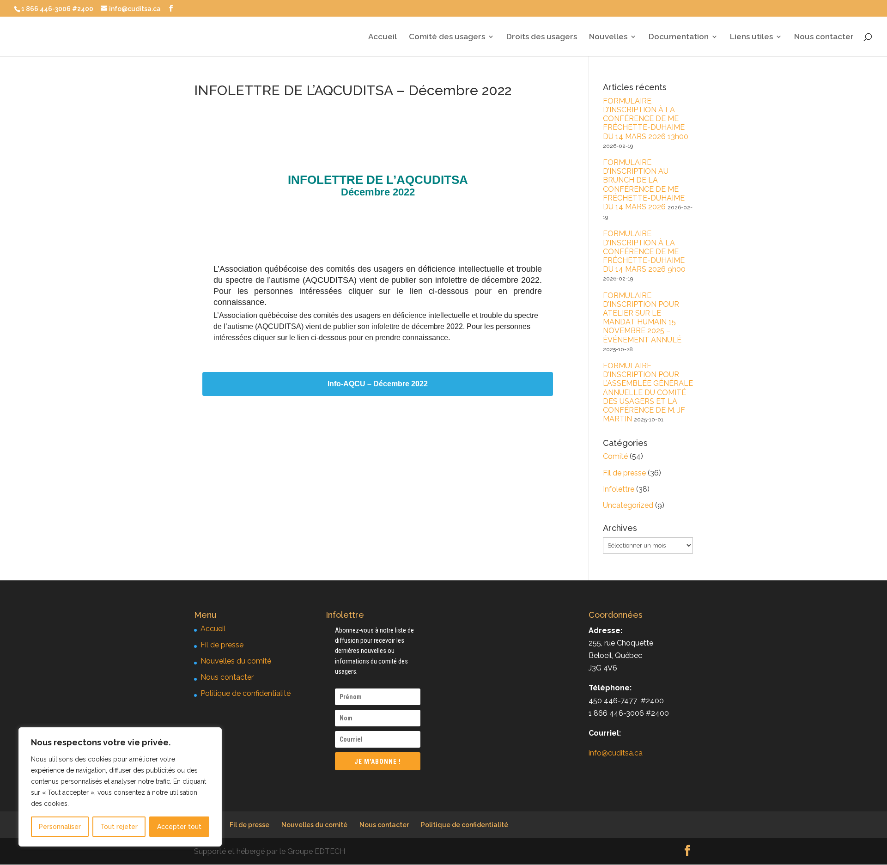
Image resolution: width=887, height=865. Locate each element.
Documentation (679, 37)
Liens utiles (751, 37)
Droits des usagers (541, 37)
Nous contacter (824, 37)
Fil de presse (624, 473)
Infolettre (618, 489)
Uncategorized (628, 505)
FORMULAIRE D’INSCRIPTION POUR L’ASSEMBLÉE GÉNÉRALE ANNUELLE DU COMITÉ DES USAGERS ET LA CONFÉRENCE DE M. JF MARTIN (648, 392)
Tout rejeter (119, 826)
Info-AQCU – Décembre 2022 (378, 384)
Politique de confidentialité (245, 693)
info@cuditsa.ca (616, 753)
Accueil (382, 37)
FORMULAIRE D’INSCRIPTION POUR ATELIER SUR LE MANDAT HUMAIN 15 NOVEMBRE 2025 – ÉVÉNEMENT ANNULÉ (642, 317)
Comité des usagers (447, 37)
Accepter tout (179, 826)
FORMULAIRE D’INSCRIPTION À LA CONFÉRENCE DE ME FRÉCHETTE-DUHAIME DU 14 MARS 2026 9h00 (644, 251)
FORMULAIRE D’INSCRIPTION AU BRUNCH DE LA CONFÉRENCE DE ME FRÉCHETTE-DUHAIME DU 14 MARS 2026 (644, 184)
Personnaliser (60, 826)
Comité (615, 456)
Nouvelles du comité (235, 661)
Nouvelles (608, 37)
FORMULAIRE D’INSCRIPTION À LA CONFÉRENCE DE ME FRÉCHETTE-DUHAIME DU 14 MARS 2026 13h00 (645, 119)
